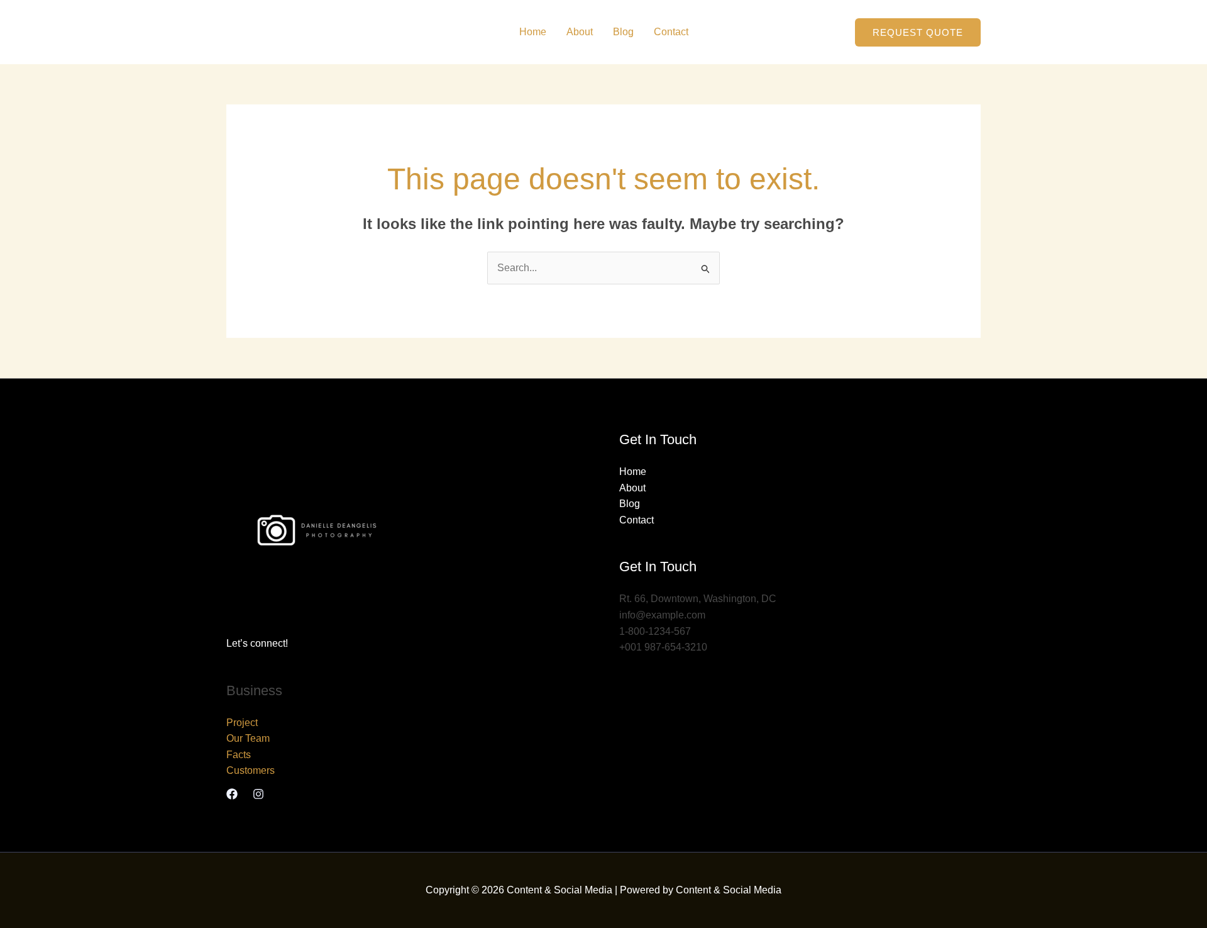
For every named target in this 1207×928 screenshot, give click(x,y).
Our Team (248, 738)
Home (532, 31)
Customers (250, 770)
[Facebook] (232, 794)
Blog (623, 31)
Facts (238, 754)
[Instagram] (258, 794)
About (579, 31)
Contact (671, 31)
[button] (918, 32)
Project (242, 722)
